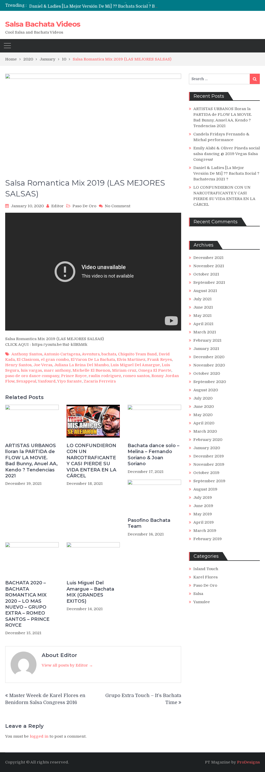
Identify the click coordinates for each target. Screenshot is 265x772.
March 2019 (204, 530)
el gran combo (55, 359)
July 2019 (202, 497)
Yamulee (201, 602)
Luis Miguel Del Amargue (135, 365)
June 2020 (203, 406)
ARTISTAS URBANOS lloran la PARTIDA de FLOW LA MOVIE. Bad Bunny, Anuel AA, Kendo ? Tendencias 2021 (31, 461)
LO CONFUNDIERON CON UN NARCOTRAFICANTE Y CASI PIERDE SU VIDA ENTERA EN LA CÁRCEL (91, 461)
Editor (57, 206)
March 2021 (204, 332)
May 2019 (202, 514)
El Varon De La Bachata (93, 359)
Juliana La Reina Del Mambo (81, 365)
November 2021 (208, 266)
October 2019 (206, 472)
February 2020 (207, 439)
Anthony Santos (26, 354)
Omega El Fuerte (154, 370)
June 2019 (203, 505)
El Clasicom (28, 359)
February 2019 (207, 539)
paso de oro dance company (32, 375)
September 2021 (209, 282)
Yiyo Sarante (69, 381)
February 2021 (207, 340)
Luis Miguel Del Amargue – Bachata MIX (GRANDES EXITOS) (90, 592)
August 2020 (205, 390)
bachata (108, 354)
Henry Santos (18, 365)
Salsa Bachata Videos (42, 24)
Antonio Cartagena (62, 354)
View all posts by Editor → (67, 665)
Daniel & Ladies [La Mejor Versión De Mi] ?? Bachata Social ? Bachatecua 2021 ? (109, 5)
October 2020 (206, 373)
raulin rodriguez (105, 375)
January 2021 (206, 348)
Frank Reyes (159, 359)
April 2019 (203, 522)
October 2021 (206, 274)
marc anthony (57, 370)
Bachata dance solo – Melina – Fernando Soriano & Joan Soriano (153, 455)
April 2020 (203, 423)
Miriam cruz (124, 370)
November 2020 (209, 365)
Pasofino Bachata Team (149, 523)
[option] (93, 5)
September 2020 (209, 381)
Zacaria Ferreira (100, 381)
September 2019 (209, 481)
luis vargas (31, 370)
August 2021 (205, 290)
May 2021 (202, 315)
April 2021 (203, 324)
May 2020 (202, 414)
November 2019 (208, 464)
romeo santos (136, 375)
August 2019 (205, 489)
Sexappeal (26, 381)
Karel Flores (205, 577)
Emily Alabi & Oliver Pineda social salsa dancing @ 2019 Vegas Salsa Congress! (226, 154)
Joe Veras (42, 365)
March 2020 (205, 431)
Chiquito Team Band (137, 354)
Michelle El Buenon (91, 370)
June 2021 (203, 307)
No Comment (117, 206)
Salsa (198, 593)
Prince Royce (74, 375)
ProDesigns (248, 762)
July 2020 (202, 398)
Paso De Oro (84, 206)
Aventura (91, 354)
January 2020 (206, 448)
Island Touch (205, 569)
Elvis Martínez (131, 359)
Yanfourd (47, 381)
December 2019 (208, 456)
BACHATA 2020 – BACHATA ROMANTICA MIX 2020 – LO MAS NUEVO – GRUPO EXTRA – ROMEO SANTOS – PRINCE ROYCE (27, 604)
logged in (39, 736)
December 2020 (208, 357)
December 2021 (208, 257)
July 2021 (202, 299)
